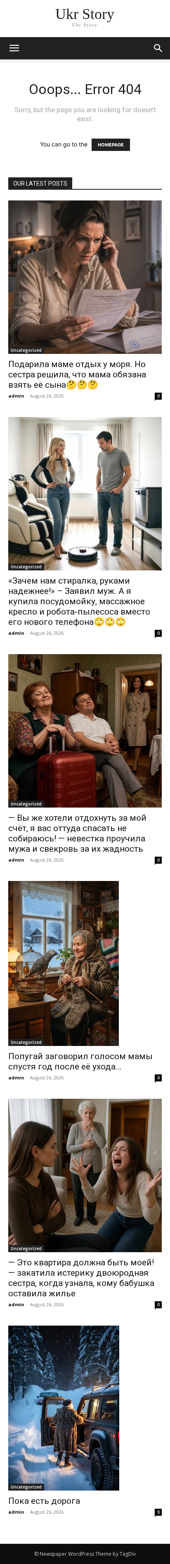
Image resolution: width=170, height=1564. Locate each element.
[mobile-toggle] (14, 48)
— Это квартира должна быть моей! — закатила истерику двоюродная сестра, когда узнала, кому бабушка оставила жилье (81, 1278)
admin (16, 396)
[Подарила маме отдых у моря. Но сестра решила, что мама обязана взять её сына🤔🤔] (85, 277)
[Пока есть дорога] (85, 1408)
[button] (158, 48)
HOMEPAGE (111, 145)
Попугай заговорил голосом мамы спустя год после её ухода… (80, 1061)
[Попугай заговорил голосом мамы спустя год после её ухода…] (85, 963)
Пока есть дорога (44, 1501)
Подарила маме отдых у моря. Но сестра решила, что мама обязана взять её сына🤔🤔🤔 (77, 374)
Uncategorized (26, 350)
